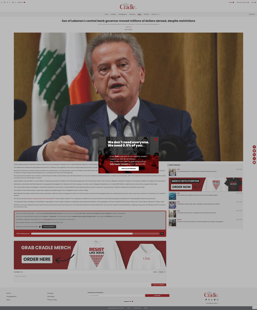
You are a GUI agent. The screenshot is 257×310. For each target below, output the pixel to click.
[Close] (156, 139)
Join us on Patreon (128, 168)
